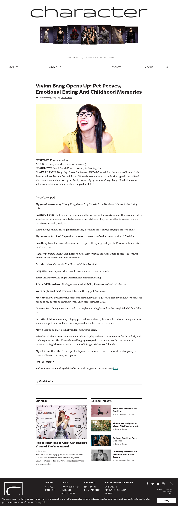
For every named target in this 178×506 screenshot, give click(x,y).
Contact (109, 493)
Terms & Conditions (165, 489)
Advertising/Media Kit (115, 490)
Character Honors (69, 487)
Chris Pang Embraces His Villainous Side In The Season (125, 454)
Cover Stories (90, 487)
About (149, 67)
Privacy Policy (168, 492)
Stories (13, 67)
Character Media (92, 490)
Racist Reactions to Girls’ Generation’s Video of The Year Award (61, 444)
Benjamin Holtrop (121, 429)
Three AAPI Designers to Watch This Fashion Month (126, 424)
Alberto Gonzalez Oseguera (124, 414)
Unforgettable (67, 493)
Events (116, 67)
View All (49, 487)
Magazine (55, 67)
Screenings (65, 490)
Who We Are (111, 487)
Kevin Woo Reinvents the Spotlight (125, 410)
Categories (50, 490)
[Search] (168, 68)
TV (37, 97)
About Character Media (119, 482)
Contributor (66, 97)
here (115, 368)
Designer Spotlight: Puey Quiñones (125, 439)
